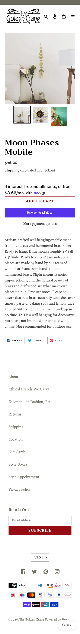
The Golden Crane (31, 619)
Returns (15, 414)
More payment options (40, 223)
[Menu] (72, 16)
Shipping (12, 170)
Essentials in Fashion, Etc (30, 402)
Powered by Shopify (58, 619)
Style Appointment (24, 477)
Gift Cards (17, 452)
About (13, 377)
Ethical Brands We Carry (29, 389)
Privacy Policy (20, 489)
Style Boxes (18, 464)
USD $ (38, 557)
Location (16, 439)
